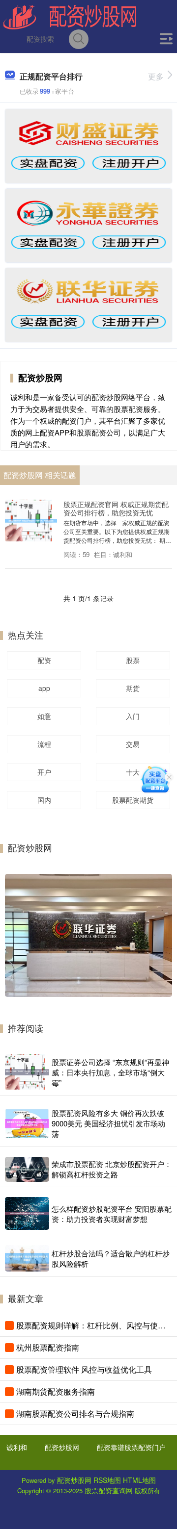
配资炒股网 (62, 1447)
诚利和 (16, 1447)
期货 (133, 688)
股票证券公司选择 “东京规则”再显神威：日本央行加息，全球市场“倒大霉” (110, 1072)
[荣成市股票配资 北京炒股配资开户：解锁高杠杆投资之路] (27, 1169)
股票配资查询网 (109, 1490)
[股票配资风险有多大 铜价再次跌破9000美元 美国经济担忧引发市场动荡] (27, 1123)
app (44, 688)
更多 (156, 76)
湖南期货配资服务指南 (55, 1391)
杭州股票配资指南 (47, 1347)
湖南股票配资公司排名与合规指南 (75, 1413)
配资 (44, 660)
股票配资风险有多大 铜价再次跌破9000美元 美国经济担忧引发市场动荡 (108, 1123)
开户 (44, 772)
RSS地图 (107, 1480)
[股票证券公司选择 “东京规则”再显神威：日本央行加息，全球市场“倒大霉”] (27, 1072)
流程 (44, 744)
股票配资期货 (132, 800)
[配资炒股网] (70, 16)
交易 (133, 744)
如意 (44, 716)
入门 (133, 716)
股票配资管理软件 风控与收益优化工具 (84, 1369)
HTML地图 (139, 1480)
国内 (44, 800)
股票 (133, 660)
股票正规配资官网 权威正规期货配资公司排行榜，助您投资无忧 (116, 508)
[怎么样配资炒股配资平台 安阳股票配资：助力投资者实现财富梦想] (27, 1213)
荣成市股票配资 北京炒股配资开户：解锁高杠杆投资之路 (112, 1169)
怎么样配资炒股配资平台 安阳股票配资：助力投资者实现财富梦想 (112, 1213)
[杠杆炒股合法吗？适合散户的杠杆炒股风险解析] (27, 1258)
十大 (133, 772)
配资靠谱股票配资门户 (131, 1447)
